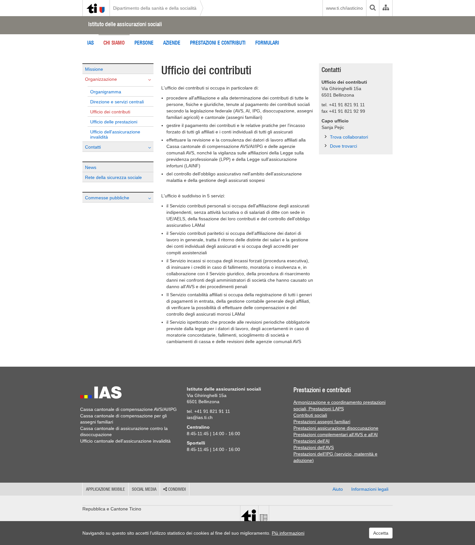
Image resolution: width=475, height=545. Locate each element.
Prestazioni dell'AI (311, 441)
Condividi (176, 489)
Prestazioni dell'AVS (313, 447)
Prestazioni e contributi (218, 42)
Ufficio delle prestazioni (113, 121)
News (90, 167)
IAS (90, 42)
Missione (94, 69)
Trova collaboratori (349, 137)
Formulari (267, 42)
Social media (144, 489)
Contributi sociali (310, 415)
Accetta (380, 533)
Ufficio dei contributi (110, 111)
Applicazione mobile (105, 489)
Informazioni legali (369, 489)
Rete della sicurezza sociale (113, 177)
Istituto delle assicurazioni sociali (125, 24)
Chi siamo (114, 42)
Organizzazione (101, 79)
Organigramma (105, 91)
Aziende (171, 42)
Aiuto (337, 489)
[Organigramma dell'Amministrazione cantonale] (385, 8)
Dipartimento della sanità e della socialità (154, 8)
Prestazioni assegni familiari (321, 421)
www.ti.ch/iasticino (344, 8)
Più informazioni (288, 533)
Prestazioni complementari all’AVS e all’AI (335, 434)
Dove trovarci (343, 146)
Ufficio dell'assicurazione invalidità (115, 134)
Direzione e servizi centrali (117, 101)
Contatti (93, 147)
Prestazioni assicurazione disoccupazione (335, 428)
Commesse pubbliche (107, 197)
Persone (143, 42)
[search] (372, 8)
